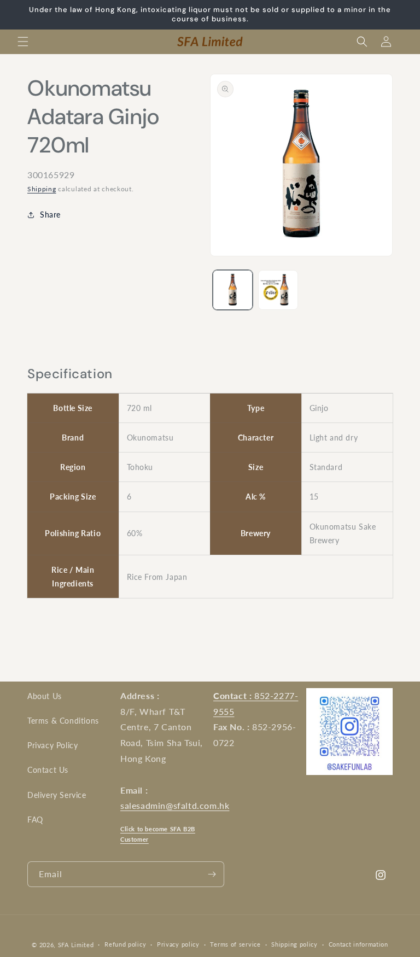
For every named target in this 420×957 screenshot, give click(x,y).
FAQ (35, 819)
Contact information (358, 944)
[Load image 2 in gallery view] (278, 290)
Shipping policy (294, 944)
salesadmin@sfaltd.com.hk (174, 805)
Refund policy (125, 944)
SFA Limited (76, 944)
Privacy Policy (52, 745)
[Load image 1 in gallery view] (233, 290)
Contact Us (47, 769)
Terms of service (235, 944)
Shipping (41, 189)
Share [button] (50, 214)
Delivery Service (56, 795)
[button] (23, 42)
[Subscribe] (212, 874)
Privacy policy (178, 944)
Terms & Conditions (63, 720)
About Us (44, 696)
